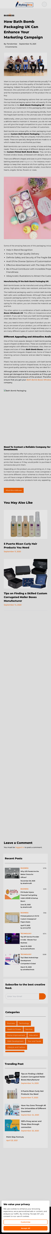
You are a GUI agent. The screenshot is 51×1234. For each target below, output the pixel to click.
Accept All (25, 1228)
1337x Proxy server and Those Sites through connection (31, 1124)
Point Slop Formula (15, 1137)
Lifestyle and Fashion (16, 1047)
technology (26, 933)
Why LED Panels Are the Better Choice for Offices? (30, 874)
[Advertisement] (25, 726)
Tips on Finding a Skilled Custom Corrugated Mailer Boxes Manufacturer (25, 597)
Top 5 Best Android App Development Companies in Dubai (29, 960)
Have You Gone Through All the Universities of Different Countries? (33, 1108)
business (24, 868)
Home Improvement (16, 1035)
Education (33, 1035)
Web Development (15, 1041)
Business (9, 15)
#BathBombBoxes (14, 490)
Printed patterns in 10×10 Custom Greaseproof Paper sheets (30, 919)
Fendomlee (10, 44)
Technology (24, 1023)
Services (29, 1029)
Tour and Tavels (34, 1041)
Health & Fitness (14, 1029)
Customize (25, 1222)
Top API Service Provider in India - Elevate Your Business (30, 940)
